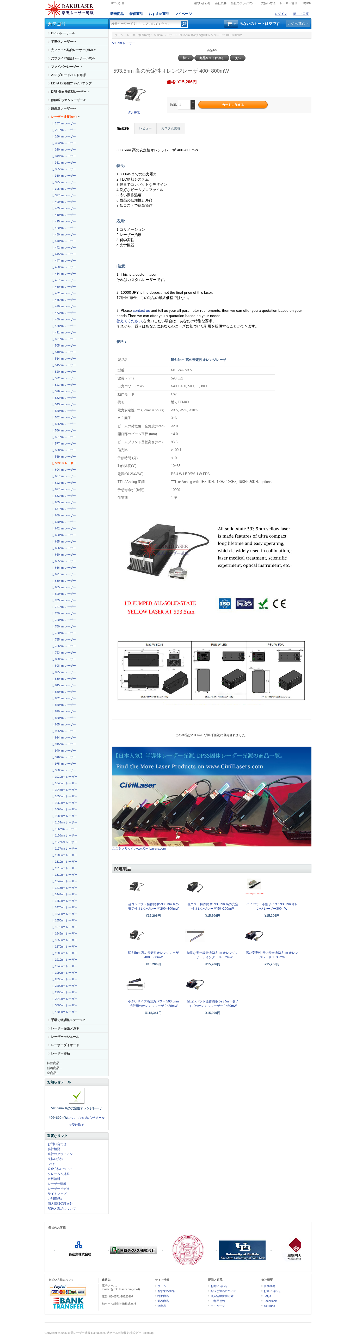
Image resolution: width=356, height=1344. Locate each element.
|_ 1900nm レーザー (63, 953)
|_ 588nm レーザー (63, 450)
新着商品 (117, 14)
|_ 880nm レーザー (63, 717)
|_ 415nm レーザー (63, 221)
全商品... (53, 1073)
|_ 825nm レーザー (63, 672)
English (306, 2)
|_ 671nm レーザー (63, 574)
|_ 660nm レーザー (63, 554)
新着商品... (54, 1068)
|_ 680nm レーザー (63, 580)
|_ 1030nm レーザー (63, 776)
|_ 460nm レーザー (63, 286)
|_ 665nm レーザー (63, 561)
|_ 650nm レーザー (63, 535)
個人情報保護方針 (60, 1203)
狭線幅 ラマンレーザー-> (68, 100)
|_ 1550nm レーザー (63, 920)
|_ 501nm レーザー (63, 339)
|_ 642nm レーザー (63, 528)
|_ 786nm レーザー (63, 646)
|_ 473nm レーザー (63, 312)
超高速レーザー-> (63, 108)
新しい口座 (301, 14)
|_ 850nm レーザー (63, 691)
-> (65, 117)
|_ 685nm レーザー (63, 587)
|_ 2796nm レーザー (63, 992)
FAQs (51, 1164)
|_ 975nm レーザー (63, 763)
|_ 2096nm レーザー (63, 979)
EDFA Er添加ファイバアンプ (71, 83)
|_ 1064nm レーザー (63, 809)
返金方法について (60, 1169)
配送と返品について (62, 1208)
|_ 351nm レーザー (63, 162)
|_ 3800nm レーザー (63, 1005)
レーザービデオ (59, 1189)
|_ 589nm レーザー (63, 456)
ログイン (281, 14)
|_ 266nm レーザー (63, 136)
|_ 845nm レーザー (63, 685)
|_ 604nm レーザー (63, 469)
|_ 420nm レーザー (63, 227)
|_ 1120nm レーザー (63, 835)
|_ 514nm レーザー (63, 358)
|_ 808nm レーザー (63, 665)
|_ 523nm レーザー (63, 384)
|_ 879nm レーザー (63, 711)
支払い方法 (268, 3)
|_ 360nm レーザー (63, 175)
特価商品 (136, 14)
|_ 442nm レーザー (63, 247)
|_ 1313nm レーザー (63, 868)
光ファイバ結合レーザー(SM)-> (73, 58)
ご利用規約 (55, 1199)
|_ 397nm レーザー (63, 195)
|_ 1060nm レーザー (63, 802)
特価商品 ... (55, 1063)
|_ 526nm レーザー (63, 391)
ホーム (118, 35)
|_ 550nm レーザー (63, 410)
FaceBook (270, 1300)
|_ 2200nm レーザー (63, 985)
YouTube (269, 1305)
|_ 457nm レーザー (63, 280)
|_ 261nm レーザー (63, 129)
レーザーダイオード (65, 1045)
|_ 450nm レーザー (63, 267)
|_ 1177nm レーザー (63, 848)
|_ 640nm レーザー (63, 521)
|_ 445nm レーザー (63, 254)
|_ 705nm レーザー (63, 600)
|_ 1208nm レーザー (63, 855)
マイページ (183, 14)
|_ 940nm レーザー (63, 750)
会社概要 (220, 3)
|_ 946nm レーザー (63, 757)
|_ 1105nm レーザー (63, 822)
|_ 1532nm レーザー (63, 913)
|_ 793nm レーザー (63, 652)
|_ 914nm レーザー (63, 737)
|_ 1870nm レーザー (63, 946)
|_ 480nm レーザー (63, 319)
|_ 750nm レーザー (63, 619)
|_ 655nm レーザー (63, 541)
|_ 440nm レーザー (63, 241)
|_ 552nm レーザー (63, 417)
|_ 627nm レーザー (63, 489)
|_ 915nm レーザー (63, 744)
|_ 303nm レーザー (63, 143)
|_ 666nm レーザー (63, 567)
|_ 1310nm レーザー (63, 861)
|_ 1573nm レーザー (63, 926)
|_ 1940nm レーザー (63, 966)
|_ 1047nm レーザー (63, 789)
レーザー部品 (60, 1053)
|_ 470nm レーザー (63, 306)
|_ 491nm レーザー (63, 332)
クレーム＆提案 (59, 1174)
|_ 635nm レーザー (63, 502)
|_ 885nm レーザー (63, 724)
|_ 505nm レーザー (63, 345)
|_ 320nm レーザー (63, 149)
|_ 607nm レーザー (63, 476)
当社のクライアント (244, 3)
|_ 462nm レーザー (63, 293)
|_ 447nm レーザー (63, 260)
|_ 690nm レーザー (63, 593)
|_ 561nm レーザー (63, 437)
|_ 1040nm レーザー (63, 783)
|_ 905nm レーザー (63, 730)
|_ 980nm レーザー (63, 770)
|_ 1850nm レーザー (63, 940)
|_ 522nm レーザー (63, 378)
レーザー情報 (288, 3)
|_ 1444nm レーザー (63, 894)
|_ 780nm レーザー (63, 632)
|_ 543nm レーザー (63, 404)
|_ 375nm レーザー (63, 182)
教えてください (129, 321)
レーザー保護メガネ (65, 1028)
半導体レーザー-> (63, 41)
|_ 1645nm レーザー (63, 933)
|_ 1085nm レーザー (63, 815)
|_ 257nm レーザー (63, 123)
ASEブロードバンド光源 (68, 75)
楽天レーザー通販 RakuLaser (86, 1332)
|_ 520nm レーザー (63, 371)
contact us (142, 310)
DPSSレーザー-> (63, 33)
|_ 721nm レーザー (63, 606)
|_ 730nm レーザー (63, 613)
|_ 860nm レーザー (63, 704)
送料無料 (54, 1179)
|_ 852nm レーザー (63, 698)
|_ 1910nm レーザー (63, 959)
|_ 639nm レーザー (63, 515)
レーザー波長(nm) (138, 35)
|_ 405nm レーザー (63, 208)
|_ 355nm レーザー (63, 169)
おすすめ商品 (159, 14)
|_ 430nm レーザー (63, 234)
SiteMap (148, 1332)
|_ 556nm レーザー (63, 430)
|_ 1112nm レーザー (63, 828)
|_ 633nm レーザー (63, 495)
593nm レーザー (164, 35)
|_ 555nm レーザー (63, 423)
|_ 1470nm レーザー (63, 907)
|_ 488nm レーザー (63, 325)
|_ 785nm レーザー (63, 639)
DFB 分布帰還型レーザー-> (70, 92)
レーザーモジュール (65, 1037)
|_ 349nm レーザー (63, 156)
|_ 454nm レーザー (63, 273)
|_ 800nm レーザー (63, 659)
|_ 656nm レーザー (63, 548)
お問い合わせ (202, 3)
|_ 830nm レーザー (63, 678)
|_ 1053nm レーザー (63, 796)
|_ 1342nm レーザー (63, 881)
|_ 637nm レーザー (63, 508)
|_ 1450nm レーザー (63, 900)
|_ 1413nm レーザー (63, 887)
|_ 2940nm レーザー (63, 998)
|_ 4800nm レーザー (63, 1011)
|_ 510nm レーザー (63, 352)
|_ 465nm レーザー (63, 299)
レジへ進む (296, 23)
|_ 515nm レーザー (63, 365)
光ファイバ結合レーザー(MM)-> (73, 50)
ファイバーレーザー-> (66, 66)
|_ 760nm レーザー (63, 626)
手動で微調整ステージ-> (68, 1020)
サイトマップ (57, 1194)
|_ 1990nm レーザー (63, 972)
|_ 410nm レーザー (63, 214)
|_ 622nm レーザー (63, 482)
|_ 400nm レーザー (63, 201)
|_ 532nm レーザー (63, 397)
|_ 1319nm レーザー (63, 874)
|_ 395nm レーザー (63, 188)
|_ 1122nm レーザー (63, 842)
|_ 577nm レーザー (63, 443)
